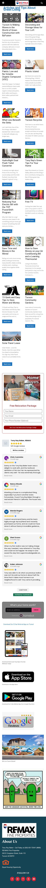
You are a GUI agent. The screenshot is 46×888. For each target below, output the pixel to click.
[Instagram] (17, 879)
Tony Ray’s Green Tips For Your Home (33, 163)
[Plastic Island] (34, 64)
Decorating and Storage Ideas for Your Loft (33, 27)
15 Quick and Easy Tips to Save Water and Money (11, 300)
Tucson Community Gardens (30, 300)
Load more (23, 590)
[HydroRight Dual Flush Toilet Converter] (11, 153)
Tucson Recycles (33, 120)
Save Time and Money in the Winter (9, 251)
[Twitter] (28, 879)
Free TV (29, 201)
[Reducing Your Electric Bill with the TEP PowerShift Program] (11, 194)
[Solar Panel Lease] (11, 336)
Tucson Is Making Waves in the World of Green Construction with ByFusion (11, 30)
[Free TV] (34, 194)
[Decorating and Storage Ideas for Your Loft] (34, 18)
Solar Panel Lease (11, 343)
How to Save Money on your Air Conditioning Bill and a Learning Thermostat (34, 253)
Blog (4, 21)
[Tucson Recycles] (34, 113)
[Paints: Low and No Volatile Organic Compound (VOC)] (11, 64)
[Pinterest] (23, 879)
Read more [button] (8, 476)
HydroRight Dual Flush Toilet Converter (10, 163)
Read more (7, 54)
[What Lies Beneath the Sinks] (11, 113)
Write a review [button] (18, 450)
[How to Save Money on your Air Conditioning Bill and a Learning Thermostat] (34, 241)
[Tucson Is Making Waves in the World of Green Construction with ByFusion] (11, 18)
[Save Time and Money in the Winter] (11, 241)
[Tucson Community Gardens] (34, 290)
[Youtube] (34, 879)
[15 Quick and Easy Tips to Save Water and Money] (11, 290)
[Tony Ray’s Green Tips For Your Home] (34, 153)
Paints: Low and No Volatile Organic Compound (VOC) (11, 75)
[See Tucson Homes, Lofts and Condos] (21, 3)
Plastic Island (32, 71)
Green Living (29, 21)
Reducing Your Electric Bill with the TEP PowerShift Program (10, 207)
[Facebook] (12, 879)
